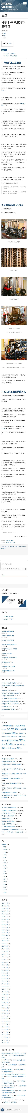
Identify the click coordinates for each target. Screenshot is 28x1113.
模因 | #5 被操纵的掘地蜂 (8, 759)
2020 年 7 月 (5, 997)
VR (4, 726)
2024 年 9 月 (5, 919)
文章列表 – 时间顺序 (8, 619)
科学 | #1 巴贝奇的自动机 (11, 56)
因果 (17, 733)
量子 (5, 889)
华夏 (24, 729)
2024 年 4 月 (5, 922)
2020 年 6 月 (5, 1000)
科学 (12, 540)
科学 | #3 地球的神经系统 (8, 635)
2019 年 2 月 (5, 1040)
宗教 (4, 737)
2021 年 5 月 (5, 973)
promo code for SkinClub (8, 1090)
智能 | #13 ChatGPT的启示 (8, 709)
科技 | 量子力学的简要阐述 (8, 666)
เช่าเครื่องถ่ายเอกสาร (7, 1069)
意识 (9, 737)
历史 (3, 733)
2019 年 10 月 (5, 1021)
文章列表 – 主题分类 (8, 616)
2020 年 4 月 (5, 1005)
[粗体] (2, 569)
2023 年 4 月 (5, 935)
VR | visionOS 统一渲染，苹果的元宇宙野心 (12, 832)
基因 (22, 733)
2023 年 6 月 (5, 930)
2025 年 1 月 (5, 911)
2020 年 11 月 (5, 989)
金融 (18, 748)
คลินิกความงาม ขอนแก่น (8, 1085)
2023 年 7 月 (5, 927)
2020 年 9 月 (5, 992)
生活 (5, 740)
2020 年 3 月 (5, 1008)
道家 (6, 748)
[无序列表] (11, 569)
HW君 (4, 33)
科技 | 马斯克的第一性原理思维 (9, 649)
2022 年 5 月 (5, 949)
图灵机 (7, 542)
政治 (14, 737)
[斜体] (4, 569)
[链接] (17, 569)
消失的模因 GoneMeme (7, 5)
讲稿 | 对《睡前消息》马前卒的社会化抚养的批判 (14, 788)
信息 (5, 729)
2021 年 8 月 (5, 967)
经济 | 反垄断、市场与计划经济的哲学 (11, 778)
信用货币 (10, 729)
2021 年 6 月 (5, 970)
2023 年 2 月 (5, 940)
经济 (21, 740)
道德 (9, 748)
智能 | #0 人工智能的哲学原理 (9, 810)
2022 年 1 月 (5, 954)
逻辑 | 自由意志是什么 (7, 662)
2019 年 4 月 (5, 1034)
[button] (25, 3)
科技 (14, 542)
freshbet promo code (7, 1081)
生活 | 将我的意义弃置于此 (8, 813)
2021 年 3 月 (5, 978)
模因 (20, 736)
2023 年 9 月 (5, 924)
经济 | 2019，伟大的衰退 (10, 1102)
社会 (9, 740)
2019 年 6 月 (5, 1029)
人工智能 (16, 726)
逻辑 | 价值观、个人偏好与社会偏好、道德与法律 (14, 773)
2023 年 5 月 (5, 932)
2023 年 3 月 (5, 938)
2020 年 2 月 (5, 1010)
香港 (21, 748)
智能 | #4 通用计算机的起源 (8, 826)
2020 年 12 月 (5, 986)
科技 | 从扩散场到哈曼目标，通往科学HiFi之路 (13, 685)
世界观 (7, 726)
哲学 (14, 732)
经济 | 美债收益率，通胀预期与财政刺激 (11, 764)
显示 (10, 43)
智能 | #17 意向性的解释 (8, 695)
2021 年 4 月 (5, 975)
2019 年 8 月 (5, 1024)
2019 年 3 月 (5, 1037)
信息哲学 (6, 849)
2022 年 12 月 (5, 943)
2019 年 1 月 (5, 1043)
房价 (12, 737)
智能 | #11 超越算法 (7, 818)
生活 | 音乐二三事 (6, 690)
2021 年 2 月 (5, 981)
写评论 (4, 36)
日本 (17, 737)
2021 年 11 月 (5, 959)
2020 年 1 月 (5, 1013)
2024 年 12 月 (5, 914)
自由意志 (10, 744)
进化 (24, 744)
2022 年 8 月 (5, 946)
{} (18, 568)
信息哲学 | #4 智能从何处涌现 (9, 644)
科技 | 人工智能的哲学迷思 (8, 671)
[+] (20, 568)
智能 (5, 863)
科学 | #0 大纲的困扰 (10, 54)
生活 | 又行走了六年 (7, 706)
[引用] (13, 569)
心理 (6, 737)
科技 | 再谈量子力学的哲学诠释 (9, 657)
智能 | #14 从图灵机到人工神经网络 (10, 704)
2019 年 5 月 (5, 1032)
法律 (23, 736)
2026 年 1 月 (5, 903)
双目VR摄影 (8, 733)
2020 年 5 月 (5, 1002)
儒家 (16, 729)
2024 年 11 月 (5, 916)
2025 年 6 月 (5, 906)
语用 (15, 744)
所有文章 (8, 540)
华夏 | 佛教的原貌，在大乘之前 (9, 792)
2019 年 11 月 (5, 1018)
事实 (11, 726)
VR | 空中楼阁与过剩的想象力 (9, 683)
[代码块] (15, 569)
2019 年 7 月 (5, 1026)
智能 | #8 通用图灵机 (7, 824)
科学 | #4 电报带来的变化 (8, 631)
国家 (20, 733)
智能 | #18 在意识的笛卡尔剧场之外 (10, 693)
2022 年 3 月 (5, 951)
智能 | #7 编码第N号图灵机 (8, 821)
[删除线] (7, 569)
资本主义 (19, 744)
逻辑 (3, 748)
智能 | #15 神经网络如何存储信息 (10, 701)
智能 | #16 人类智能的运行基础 (9, 698)
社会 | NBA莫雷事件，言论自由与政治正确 (12, 769)
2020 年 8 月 (5, 994)
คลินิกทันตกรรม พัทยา (7, 1095)
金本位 (14, 748)
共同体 (20, 729)
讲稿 (5, 881)
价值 (21, 726)
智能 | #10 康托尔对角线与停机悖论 (10, 829)
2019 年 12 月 (5, 1016)
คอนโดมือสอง (5, 1060)
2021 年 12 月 (5, 957)
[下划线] (6, 569)
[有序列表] (9, 569)
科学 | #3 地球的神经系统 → (21, 547)
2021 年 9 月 (5, 965)
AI (2, 726)
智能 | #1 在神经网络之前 (8, 816)
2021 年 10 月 (5, 962)
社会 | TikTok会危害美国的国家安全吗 (11, 783)
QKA (3, 1064)
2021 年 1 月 (5, 983)
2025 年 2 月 (5, 908)
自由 (4, 744)
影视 (5, 857)
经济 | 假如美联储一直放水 (8, 761)
